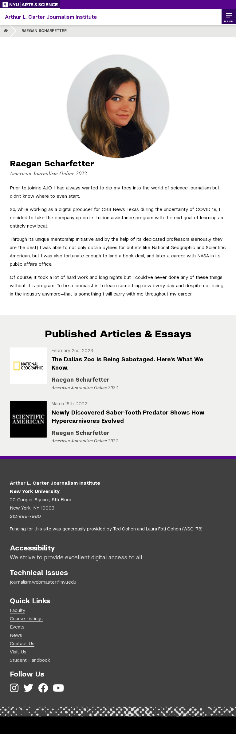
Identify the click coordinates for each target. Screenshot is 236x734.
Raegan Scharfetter (44, 30)
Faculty (17, 610)
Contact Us (22, 643)
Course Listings (26, 618)
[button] (228, 16)
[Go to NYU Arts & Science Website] (30, 4)
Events (17, 627)
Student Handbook (30, 660)
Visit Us (18, 652)
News (16, 635)
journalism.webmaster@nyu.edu (43, 582)
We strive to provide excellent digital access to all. (76, 557)
